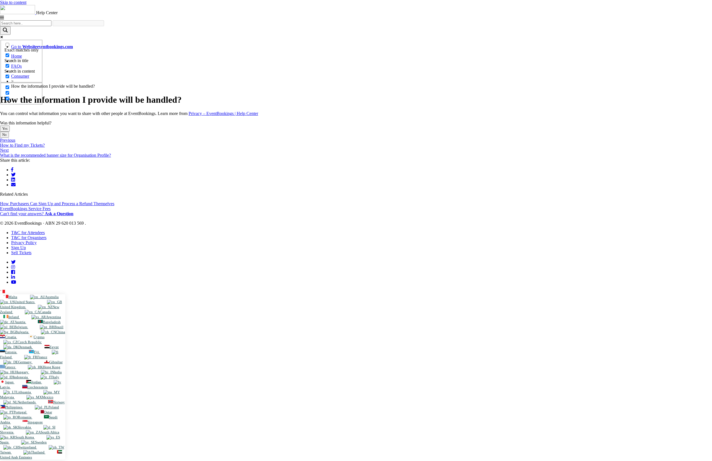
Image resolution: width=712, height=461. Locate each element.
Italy (55, 377)
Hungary (22, 372)
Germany (25, 362)
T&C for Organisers (28, 237)
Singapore (35, 422)
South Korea (25, 437)
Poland (53, 407)
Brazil (58, 327)
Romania (25, 417)
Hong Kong (51, 367)
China (60, 332)
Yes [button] (5, 128)
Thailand (38, 452)
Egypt (54, 347)
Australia (52, 297)
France (42, 357)
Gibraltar (56, 362)
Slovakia (25, 427)
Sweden (41, 442)
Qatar (48, 412)
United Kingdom (13, 307)
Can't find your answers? (36, 213)
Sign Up (18, 247)
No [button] (4, 135)
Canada (45, 312)
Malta (9, 292)
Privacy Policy (24, 242)
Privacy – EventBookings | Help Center (223, 113)
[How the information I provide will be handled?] (13, 184)
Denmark (25, 347)
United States (24, 302)
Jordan (36, 382)
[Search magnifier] (5, 30)
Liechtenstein (37, 387)
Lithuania (24, 392)
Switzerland (27, 447)
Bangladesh (52, 322)
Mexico (47, 397)
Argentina (53, 317)
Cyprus (39, 337)
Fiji (37, 352)
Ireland (14, 317)
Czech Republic (30, 342)
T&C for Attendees (28, 232)
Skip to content (13, 2)
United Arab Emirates (16, 457)
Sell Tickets (21, 252)
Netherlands (27, 402)
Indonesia (21, 377)
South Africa (50, 432)
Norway (59, 402)
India (58, 372)
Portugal (20, 412)
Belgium (21, 327)
